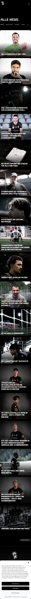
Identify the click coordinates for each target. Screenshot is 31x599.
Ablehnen (15, 588)
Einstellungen (15, 593)
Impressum (24, 596)
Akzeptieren (15, 583)
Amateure (9, 24)
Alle (2, 24)
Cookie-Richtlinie (8, 596)
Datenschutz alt (17, 596)
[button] (28, 562)
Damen (17, 24)
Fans (23, 24)
